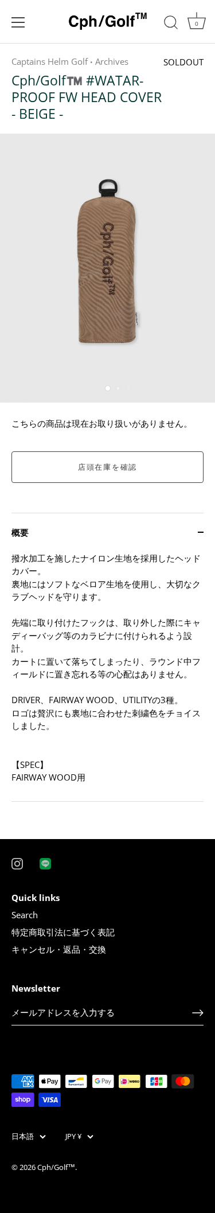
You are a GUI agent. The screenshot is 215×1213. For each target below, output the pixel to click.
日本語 (22, 1136)
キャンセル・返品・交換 (58, 949)
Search (24, 915)
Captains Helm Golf (49, 61)
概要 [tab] (20, 532)
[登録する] (198, 1013)
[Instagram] (17, 862)
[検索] (170, 24)
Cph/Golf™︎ (56, 1167)
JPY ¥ (73, 1136)
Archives (111, 61)
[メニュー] (18, 22)
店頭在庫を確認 (107, 467)
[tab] (107, 676)
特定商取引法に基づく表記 (63, 932)
